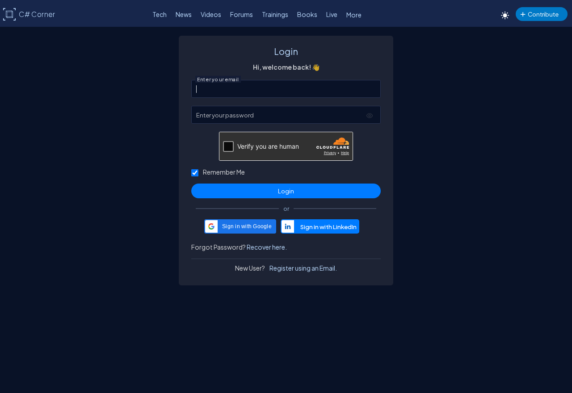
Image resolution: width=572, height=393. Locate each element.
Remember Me (224, 172)
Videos (211, 14)
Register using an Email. (303, 268)
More (354, 15)
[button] (240, 226)
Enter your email (218, 79)
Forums (241, 14)
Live (331, 14)
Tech (159, 14)
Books (307, 14)
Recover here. (267, 247)
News (184, 14)
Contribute (543, 14)
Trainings (275, 14)
